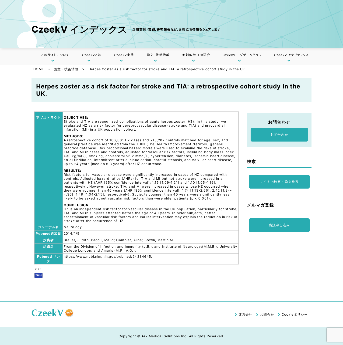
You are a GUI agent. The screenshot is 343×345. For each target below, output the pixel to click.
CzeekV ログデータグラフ (242, 55)
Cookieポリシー (295, 314)
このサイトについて (55, 55)
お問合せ (267, 314)
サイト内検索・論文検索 (279, 181)
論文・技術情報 (158, 55)
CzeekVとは (91, 55)
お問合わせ (279, 134)
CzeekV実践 (124, 55)
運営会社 (245, 314)
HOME (38, 69)
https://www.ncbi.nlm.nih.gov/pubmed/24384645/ (108, 256)
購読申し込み (279, 225)
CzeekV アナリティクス (291, 55)
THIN (38, 275)
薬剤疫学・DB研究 (196, 55)
